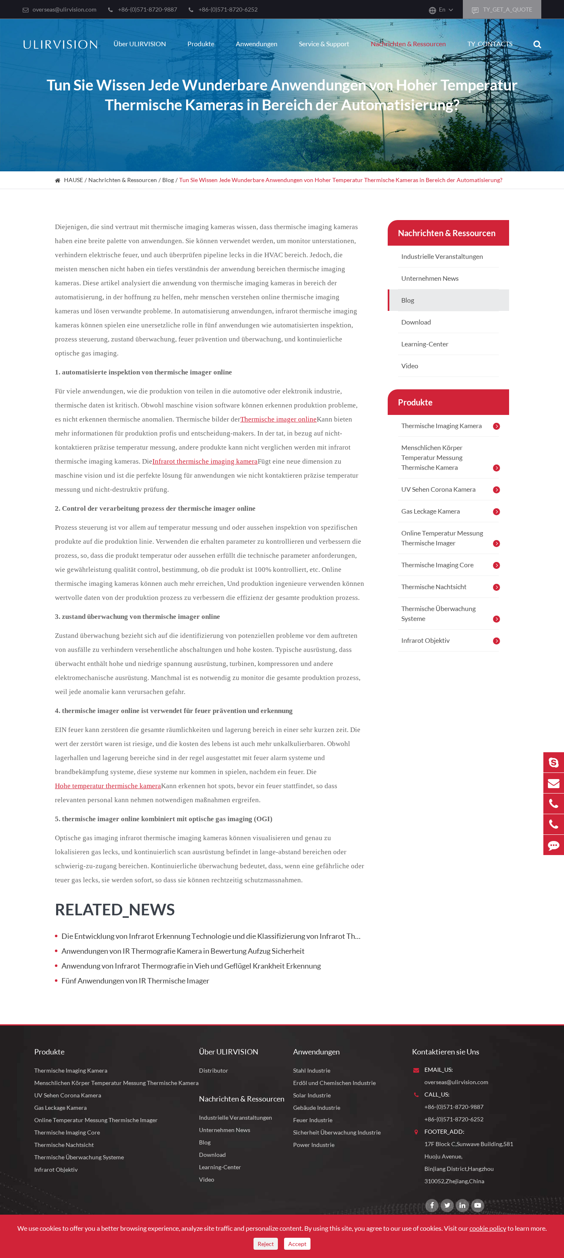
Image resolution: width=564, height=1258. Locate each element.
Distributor (213, 1070)
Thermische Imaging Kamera (441, 425)
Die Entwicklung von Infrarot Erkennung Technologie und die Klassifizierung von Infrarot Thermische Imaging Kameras (213, 936)
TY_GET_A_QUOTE (507, 9)
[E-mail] (553, 783)
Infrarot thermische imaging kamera (205, 461)
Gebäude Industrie (316, 1107)
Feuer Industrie (312, 1119)
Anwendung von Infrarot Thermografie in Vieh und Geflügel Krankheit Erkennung (191, 965)
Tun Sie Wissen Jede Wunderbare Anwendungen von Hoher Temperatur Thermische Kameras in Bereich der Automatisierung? (340, 179)
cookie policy (487, 1228)
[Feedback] (553, 845)
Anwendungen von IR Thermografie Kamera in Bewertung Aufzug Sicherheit (183, 950)
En (442, 9)
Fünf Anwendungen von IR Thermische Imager (135, 980)
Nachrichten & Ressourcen (408, 43)
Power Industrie (313, 1144)
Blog (168, 179)
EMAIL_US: (438, 1069)
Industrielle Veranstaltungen (442, 256)
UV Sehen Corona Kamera (438, 489)
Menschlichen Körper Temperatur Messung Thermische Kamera (431, 457)
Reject (266, 1243)
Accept (297, 1243)
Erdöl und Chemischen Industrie (334, 1082)
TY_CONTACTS (489, 43)
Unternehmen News (430, 278)
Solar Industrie (312, 1095)
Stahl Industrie (311, 1070)
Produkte (200, 43)
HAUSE (73, 179)
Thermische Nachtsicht (434, 586)
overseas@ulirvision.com (65, 9)
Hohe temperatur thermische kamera (108, 786)
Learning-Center (424, 344)
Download (416, 322)
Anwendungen (256, 43)
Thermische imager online (278, 419)
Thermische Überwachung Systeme (438, 613)
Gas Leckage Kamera (430, 511)
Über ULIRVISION (140, 43)
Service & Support (324, 43)
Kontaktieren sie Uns (445, 1051)
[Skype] (553, 762)
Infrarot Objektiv (425, 640)
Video (409, 366)
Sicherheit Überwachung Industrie (337, 1132)
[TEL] (553, 804)
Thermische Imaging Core (437, 565)
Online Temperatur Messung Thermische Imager (442, 538)
